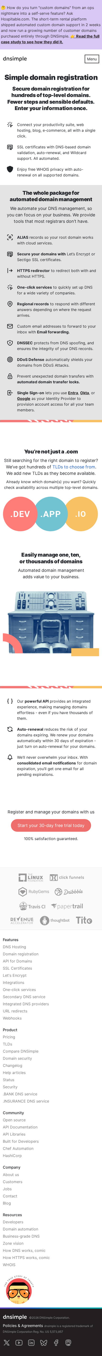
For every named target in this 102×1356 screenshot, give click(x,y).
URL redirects (15, 1011)
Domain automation (20, 1229)
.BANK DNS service (20, 1094)
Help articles (14, 1072)
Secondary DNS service (24, 996)
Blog (7, 1203)
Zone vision (13, 1243)
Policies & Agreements (23, 1325)
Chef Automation (18, 1148)
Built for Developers (21, 1141)
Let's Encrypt (15, 975)
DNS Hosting (14, 946)
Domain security (17, 1058)
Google (23, 398)
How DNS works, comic (24, 1250)
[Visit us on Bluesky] (43, 1342)
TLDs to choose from (73, 466)
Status (8, 1079)
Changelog (12, 1065)
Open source (14, 1120)
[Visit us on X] (6, 1342)
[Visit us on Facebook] (56, 1342)
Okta (84, 392)
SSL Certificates (17, 968)
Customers (12, 1181)
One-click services (19, 989)
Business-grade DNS (21, 1236)
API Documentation (20, 1127)
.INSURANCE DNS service (26, 1101)
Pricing (9, 1037)
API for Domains (17, 961)
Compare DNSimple (20, 1051)
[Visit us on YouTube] (19, 1342)
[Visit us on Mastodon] (68, 1342)
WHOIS (9, 1264)
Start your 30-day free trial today (51, 825)
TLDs (7, 1044)
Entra (73, 392)
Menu (92, 59)
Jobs (7, 1188)
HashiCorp (12, 1155)
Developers (13, 1222)
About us (11, 1174)
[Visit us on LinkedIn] (31, 1342)
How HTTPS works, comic (26, 1257)
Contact (10, 1196)
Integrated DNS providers (26, 1003)
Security (10, 1086)
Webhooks (12, 1018)
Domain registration (20, 954)
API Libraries (14, 1134)
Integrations (13, 982)
